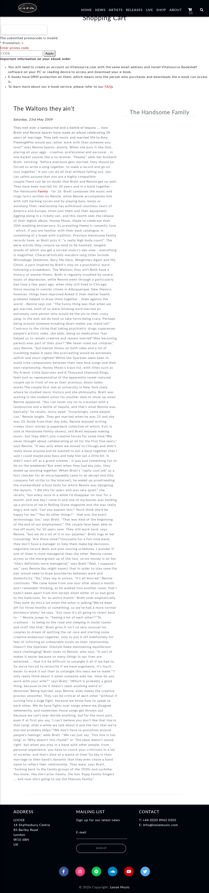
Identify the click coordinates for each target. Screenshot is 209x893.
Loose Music (120, 887)
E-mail (81, 832)
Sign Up (101, 848)
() (191, 13)
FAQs (109, 86)
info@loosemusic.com (160, 825)
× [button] (23, 43)
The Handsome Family (159, 112)
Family (43, 191)
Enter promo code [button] (14, 48)
